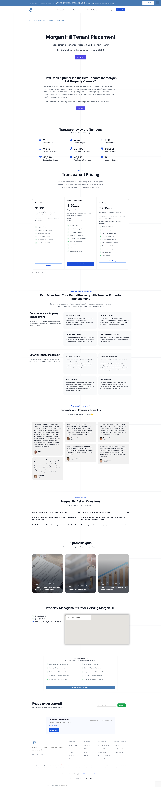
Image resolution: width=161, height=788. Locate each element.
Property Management (40, 20)
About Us (87, 745)
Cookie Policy (102, 752)
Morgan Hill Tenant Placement (93, 672)
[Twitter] (38, 754)
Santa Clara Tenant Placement (58, 664)
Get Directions (54, 730)
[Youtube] (42, 754)
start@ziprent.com (120, 749)
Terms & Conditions (104, 755)
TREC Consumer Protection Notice (91, 774)
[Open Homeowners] (51, 10)
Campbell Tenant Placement (92, 668)
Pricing (71, 752)
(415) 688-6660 (53, 725)
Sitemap (76, 774)
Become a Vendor (74, 759)
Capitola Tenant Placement (57, 672)
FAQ (85, 749)
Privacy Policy (102, 749)
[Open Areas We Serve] (98, 10)
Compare (87, 755)
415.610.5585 (118, 752)
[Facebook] (33, 754)
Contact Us (118, 745)
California (51, 20)
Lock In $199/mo (148, 3)
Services (72, 749)
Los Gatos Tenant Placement (93, 676)
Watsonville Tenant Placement (58, 679)
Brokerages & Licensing (67, 774)
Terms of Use (102, 759)
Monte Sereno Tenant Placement (94, 679)
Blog (85, 752)
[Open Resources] (81, 10)
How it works (73, 745)
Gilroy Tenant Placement (91, 664)
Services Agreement (104, 745)
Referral (71, 755)
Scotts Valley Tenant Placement (59, 676)
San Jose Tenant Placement (57, 668)
